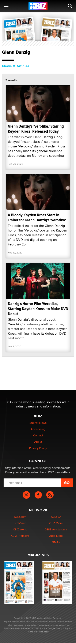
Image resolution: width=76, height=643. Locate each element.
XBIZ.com (20, 517)
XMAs (56, 542)
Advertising (38, 429)
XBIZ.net (20, 523)
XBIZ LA (56, 517)
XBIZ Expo (56, 536)
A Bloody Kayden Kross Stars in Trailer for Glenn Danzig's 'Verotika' (37, 217)
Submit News (38, 423)
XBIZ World (20, 529)
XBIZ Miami (56, 523)
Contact (38, 435)
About (38, 442)
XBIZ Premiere (20, 536)
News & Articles (16, 66)
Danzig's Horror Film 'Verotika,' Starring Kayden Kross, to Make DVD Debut (38, 309)
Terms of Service (35, 631)
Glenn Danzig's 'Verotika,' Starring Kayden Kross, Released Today (36, 128)
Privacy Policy (38, 448)
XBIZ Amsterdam (56, 529)
